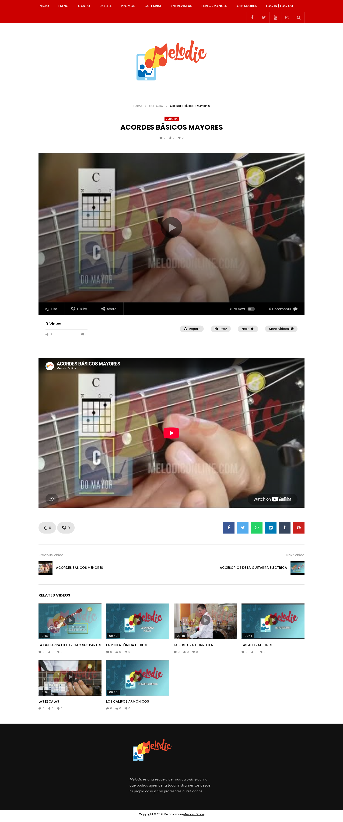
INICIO (43, 5)
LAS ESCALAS (48, 701)
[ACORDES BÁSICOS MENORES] (45, 568)
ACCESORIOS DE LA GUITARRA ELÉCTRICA (253, 567)
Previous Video (50, 555)
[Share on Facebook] (228, 528)
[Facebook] (252, 17)
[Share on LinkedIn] (270, 528)
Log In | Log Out (280, 5)
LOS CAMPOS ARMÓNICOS (127, 701)
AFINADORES (246, 5)
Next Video (295, 555)
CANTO (84, 5)
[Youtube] (275, 17)
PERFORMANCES (214, 5)
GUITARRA (152, 5)
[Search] (298, 17)
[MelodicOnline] (171, 58)
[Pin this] (298, 528)
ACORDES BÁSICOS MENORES (79, 567)
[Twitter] (264, 17)
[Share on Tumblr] (284, 528)
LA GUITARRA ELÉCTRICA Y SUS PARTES (69, 645)
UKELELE (105, 5)
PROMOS (128, 5)
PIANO (63, 5)
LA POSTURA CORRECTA (193, 645)
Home (137, 106)
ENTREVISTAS (181, 5)
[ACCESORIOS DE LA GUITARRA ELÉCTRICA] (297, 568)
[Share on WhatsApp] (256, 528)
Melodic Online (194, 814)
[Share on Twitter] (242, 528)
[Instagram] (287, 17)
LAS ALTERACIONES (257, 645)
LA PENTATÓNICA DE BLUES (127, 645)
